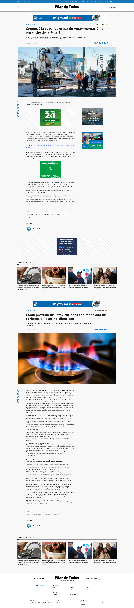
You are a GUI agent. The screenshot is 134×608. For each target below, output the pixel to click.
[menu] (18, 7)
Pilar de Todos (38, 229)
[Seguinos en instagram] (40, 578)
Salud (69, 1)
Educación (75, 1)
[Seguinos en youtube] (34, 578)
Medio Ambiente (108, 1)
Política (65, 1)
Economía (88, 1)
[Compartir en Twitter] (102, 43)
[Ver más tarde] (95, 43)
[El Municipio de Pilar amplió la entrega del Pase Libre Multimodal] (105, 275)
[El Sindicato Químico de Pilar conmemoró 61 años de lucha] (80, 275)
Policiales (81, 1)
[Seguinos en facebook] (43, 578)
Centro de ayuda (83, 600)
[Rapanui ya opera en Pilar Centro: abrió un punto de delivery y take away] (54, 275)
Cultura (115, 1)
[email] (105, 43)
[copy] (107, 43)
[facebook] (100, 43)
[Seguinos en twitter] (37, 578)
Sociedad (94, 1)
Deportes (100, 1)
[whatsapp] (97, 43)
